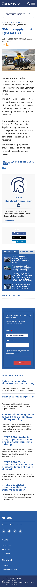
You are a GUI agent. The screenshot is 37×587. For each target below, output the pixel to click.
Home (4, 22)
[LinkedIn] (3, 531)
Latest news (6, 545)
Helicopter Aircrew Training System (18, 87)
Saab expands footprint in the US (18, 397)
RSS (3, 44)
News (10, 22)
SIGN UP (22, 362)
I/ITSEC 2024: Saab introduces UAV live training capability (14, 487)
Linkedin (20, 242)
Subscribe (6, 549)
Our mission (6, 565)
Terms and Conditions (13, 578)
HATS (4, 167)
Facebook (21, 233)
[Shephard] (11, 3)
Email (9, 331)
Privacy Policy (16, 351)
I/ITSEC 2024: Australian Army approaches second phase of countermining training (18, 441)
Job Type (10, 340)
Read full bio (9, 220)
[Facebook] (9, 531)
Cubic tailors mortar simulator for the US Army (18, 382)
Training (18, 22)
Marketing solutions (9, 569)
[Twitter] (15, 531)
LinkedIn (19, 205)
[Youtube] (20, 531)
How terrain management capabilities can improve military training (18, 417)
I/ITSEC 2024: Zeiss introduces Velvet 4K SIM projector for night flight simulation (17, 466)
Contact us (6, 553)
